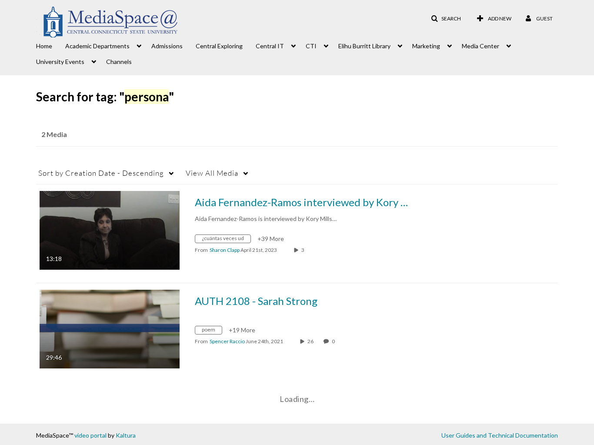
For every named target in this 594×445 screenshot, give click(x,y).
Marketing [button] (426, 46)
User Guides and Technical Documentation (499, 435)
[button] (446, 19)
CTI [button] (311, 46)
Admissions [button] (167, 46)
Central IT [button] (270, 46)
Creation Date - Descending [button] (101, 172)
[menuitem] (50, 45)
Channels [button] (119, 61)
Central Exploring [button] (219, 46)
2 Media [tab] (54, 134)
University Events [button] (60, 61)
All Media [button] (212, 172)
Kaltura (126, 435)
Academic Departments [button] (97, 46)
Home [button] (44, 46)
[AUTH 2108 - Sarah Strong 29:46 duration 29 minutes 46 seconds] (110, 328)
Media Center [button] (480, 46)
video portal (90, 435)
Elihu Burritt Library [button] (364, 46)
